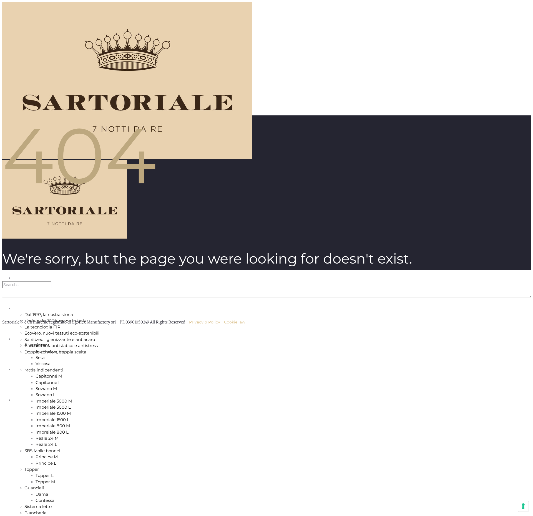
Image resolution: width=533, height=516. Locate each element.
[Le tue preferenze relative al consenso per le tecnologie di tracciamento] (523, 506)
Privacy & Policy (204, 322)
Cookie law (234, 322)
